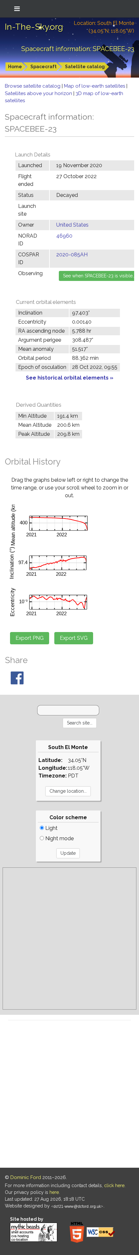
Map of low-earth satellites (95, 86)
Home (15, 66)
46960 (64, 236)
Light (51, 828)
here (54, 1192)
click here (114, 1185)
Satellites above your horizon (39, 93)
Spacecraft (43, 66)
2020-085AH (72, 255)
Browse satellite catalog (33, 86)
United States (72, 225)
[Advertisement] (69, 938)
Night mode (59, 838)
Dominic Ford (25, 1177)
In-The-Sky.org (34, 27)
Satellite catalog (85, 66)
